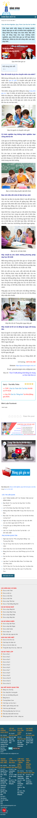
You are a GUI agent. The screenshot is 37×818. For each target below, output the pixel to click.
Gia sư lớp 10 (7, 678)
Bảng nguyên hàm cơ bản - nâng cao (13, 716)
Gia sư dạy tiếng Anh (9, 609)
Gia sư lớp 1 (6, 654)
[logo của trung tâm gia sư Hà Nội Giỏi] (10, 2)
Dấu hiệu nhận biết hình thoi (10, 713)
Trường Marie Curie (8, 700)
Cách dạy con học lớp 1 (9, 703)
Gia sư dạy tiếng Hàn (9, 617)
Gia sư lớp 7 (6, 670)
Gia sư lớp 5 (6, 664)
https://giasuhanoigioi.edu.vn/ (26, 365)
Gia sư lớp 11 (7, 680)
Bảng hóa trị (6, 697)
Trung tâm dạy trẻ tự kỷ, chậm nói (12, 647)
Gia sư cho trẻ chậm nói (9, 645)
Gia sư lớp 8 (6, 672)
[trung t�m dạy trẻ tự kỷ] (18, 428)
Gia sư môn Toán (8, 590)
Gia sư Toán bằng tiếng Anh (10, 604)
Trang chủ (3, 20)
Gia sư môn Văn (7, 598)
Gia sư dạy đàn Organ (9, 626)
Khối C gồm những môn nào (10, 705)
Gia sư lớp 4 (6, 662)
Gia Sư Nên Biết (10, 20)
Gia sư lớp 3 (6, 659)
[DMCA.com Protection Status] (14, 748)
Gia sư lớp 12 (7, 683)
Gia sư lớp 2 (6, 656)
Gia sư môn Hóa (7, 596)
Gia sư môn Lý (7, 593)
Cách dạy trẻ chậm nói (9, 642)
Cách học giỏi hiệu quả (9, 708)
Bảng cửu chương (8, 689)
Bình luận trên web (8, 575)
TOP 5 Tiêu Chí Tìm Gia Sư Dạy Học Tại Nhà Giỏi (18, 566)
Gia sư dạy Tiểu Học (8, 601)
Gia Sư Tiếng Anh (17, 394)
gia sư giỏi (13, 80)
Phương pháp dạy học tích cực (11, 711)
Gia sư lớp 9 (6, 675)
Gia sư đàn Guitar (8, 629)
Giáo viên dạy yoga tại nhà (10, 634)
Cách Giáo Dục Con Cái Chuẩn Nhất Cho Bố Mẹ (17, 548)
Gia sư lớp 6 (6, 667)
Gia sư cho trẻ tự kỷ (8, 639)
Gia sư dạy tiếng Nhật (9, 614)
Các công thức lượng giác (10, 692)
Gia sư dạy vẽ (7, 631)
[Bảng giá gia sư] (16, 467)
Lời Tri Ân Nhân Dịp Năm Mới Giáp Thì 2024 (16, 508)
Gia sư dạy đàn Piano (9, 623)
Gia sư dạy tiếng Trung (9, 612)
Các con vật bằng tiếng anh (10, 695)
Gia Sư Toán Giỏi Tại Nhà (18, 388)
